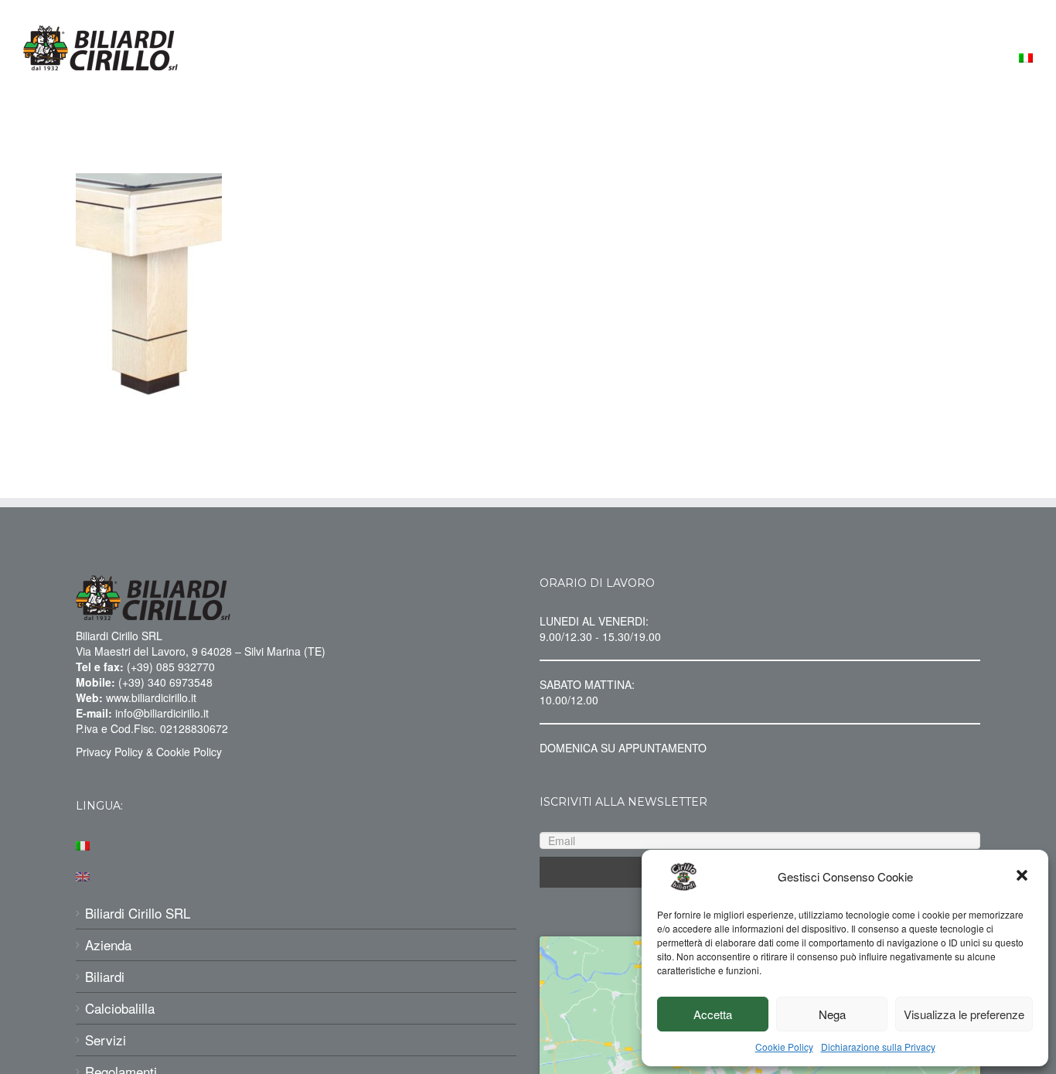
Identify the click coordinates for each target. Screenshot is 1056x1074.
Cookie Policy (784, 1046)
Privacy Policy (109, 751)
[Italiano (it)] (296, 843)
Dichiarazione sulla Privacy (878, 1046)
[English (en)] (296, 874)
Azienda (108, 945)
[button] (1023, 877)
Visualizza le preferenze (964, 1014)
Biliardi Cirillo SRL (137, 913)
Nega (832, 1014)
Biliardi (104, 976)
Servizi (105, 1040)
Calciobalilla (120, 1008)
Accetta (712, 1014)
